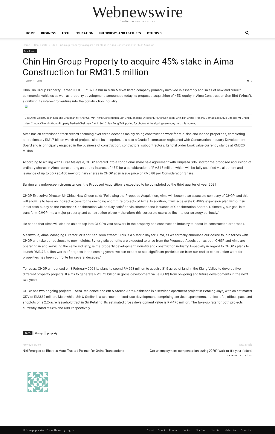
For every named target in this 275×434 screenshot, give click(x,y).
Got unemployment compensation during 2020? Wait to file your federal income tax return (201, 353)
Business (48, 33)
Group (39, 333)
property (52, 333)
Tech (65, 33)
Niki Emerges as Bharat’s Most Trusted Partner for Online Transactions (73, 351)
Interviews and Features (120, 33)
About (150, 430)
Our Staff (201, 430)
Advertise (231, 430)
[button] (247, 33)
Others (153, 33)
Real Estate (40, 45)
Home (30, 33)
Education (84, 33)
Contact (173, 430)
